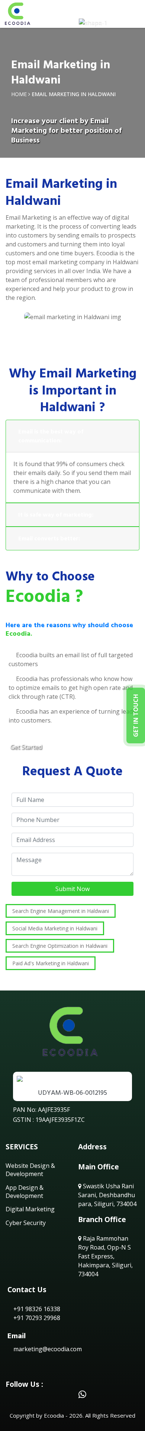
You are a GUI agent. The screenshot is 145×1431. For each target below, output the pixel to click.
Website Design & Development (30, 1170)
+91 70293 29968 (36, 1318)
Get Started (26, 747)
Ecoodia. (19, 633)
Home (19, 94)
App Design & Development (25, 1191)
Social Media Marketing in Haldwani (54, 928)
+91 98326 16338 (36, 1309)
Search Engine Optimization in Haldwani (59, 945)
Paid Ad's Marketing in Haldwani (50, 963)
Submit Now (72, 889)
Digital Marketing (30, 1209)
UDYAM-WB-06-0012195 (72, 1092)
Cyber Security (26, 1223)
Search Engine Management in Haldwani (60, 910)
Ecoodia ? (44, 596)
